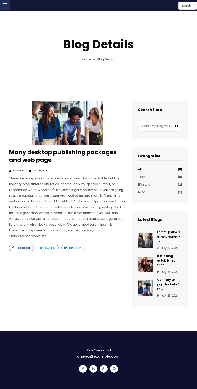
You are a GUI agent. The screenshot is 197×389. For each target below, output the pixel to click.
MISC (160, 192)
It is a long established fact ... (166, 260)
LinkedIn (75, 248)
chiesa (20, 170)
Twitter (50, 248)
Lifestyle (160, 184)
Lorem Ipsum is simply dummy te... (168, 236)
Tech (160, 177)
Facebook (23, 248)
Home (86, 59)
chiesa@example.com (98, 356)
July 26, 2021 (40, 170)
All (160, 169)
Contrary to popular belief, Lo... (168, 284)
